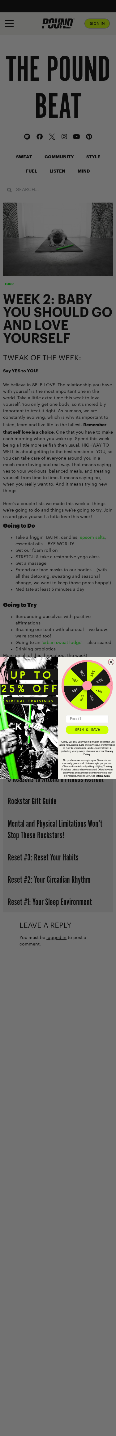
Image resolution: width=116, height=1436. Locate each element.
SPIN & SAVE (87, 729)
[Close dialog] (111, 662)
